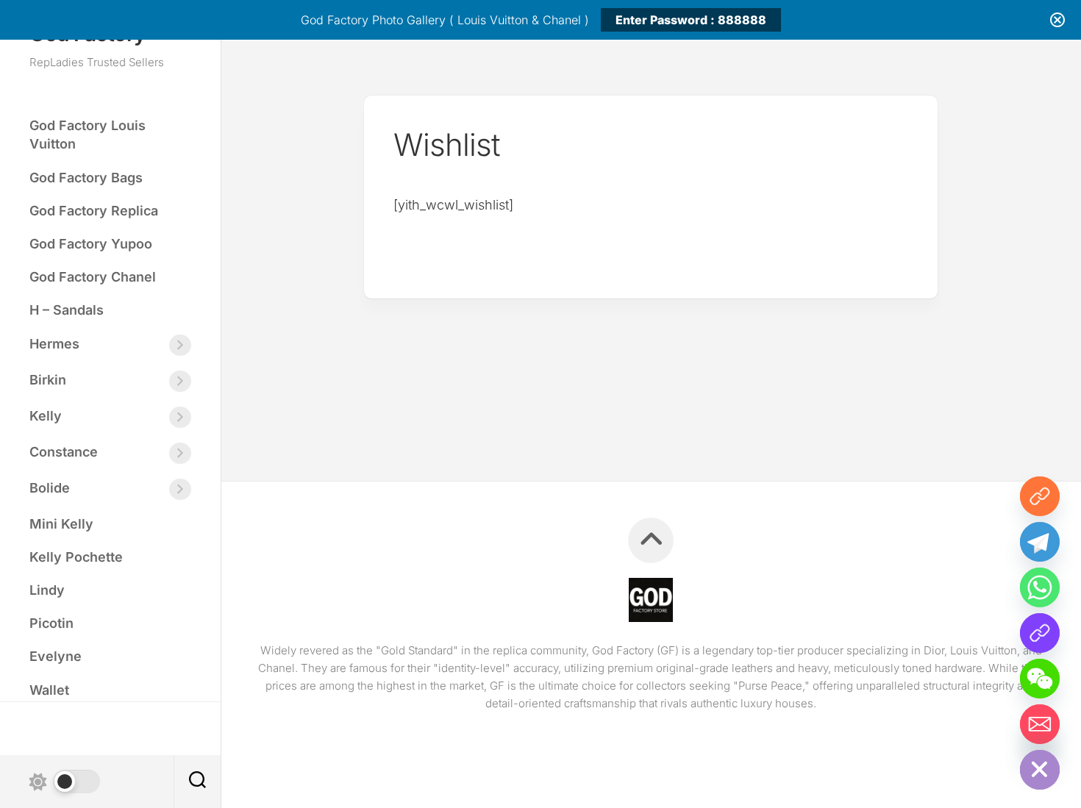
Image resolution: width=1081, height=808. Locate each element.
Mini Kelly (61, 524)
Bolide (49, 488)
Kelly (45, 415)
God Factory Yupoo (90, 243)
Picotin (51, 623)
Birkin (47, 379)
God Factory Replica (93, 210)
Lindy (47, 590)
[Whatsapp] (1040, 587)
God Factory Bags (86, 177)
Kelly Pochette (76, 557)
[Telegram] (1040, 542)
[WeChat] (1040, 678)
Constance (63, 452)
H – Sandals (66, 310)
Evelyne (55, 656)
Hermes (54, 343)
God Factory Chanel (92, 277)
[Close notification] (1057, 20)
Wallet (49, 690)
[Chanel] (1040, 633)
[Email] (1040, 724)
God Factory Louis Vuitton (87, 134)
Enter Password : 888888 (691, 19)
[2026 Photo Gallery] (1040, 496)
